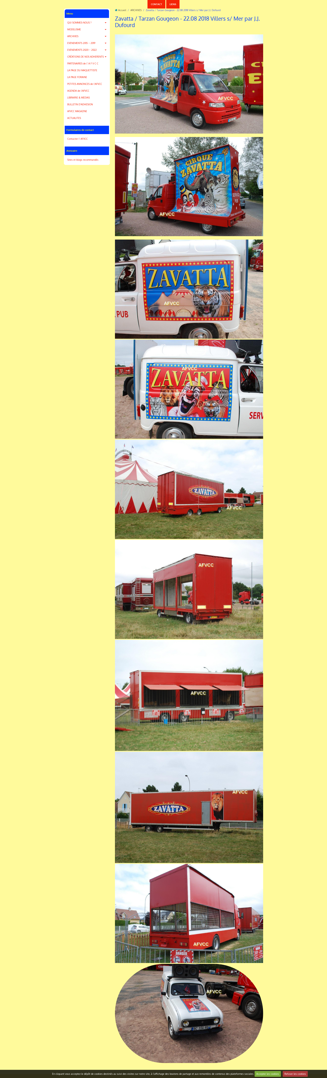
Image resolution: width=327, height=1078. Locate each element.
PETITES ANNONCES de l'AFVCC (84, 83)
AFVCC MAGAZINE (77, 111)
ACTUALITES (74, 118)
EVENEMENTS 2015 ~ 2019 (81, 43)
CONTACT (156, 4)
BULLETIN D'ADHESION (80, 104)
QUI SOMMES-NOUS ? (79, 22)
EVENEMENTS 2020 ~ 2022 (82, 49)
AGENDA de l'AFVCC (78, 90)
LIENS (173, 4)
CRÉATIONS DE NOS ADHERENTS (85, 56)
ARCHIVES (72, 36)
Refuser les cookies (295, 1073)
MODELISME (74, 29)
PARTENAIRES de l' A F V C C (82, 63)
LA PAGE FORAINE (77, 77)
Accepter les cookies (267, 1073)
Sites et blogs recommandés (82, 159)
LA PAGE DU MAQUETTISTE (82, 70)
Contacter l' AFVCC (77, 138)
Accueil (122, 10)
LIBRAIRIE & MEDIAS (78, 97)
